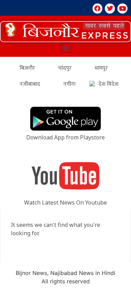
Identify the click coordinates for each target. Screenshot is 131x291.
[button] (65, 31)
